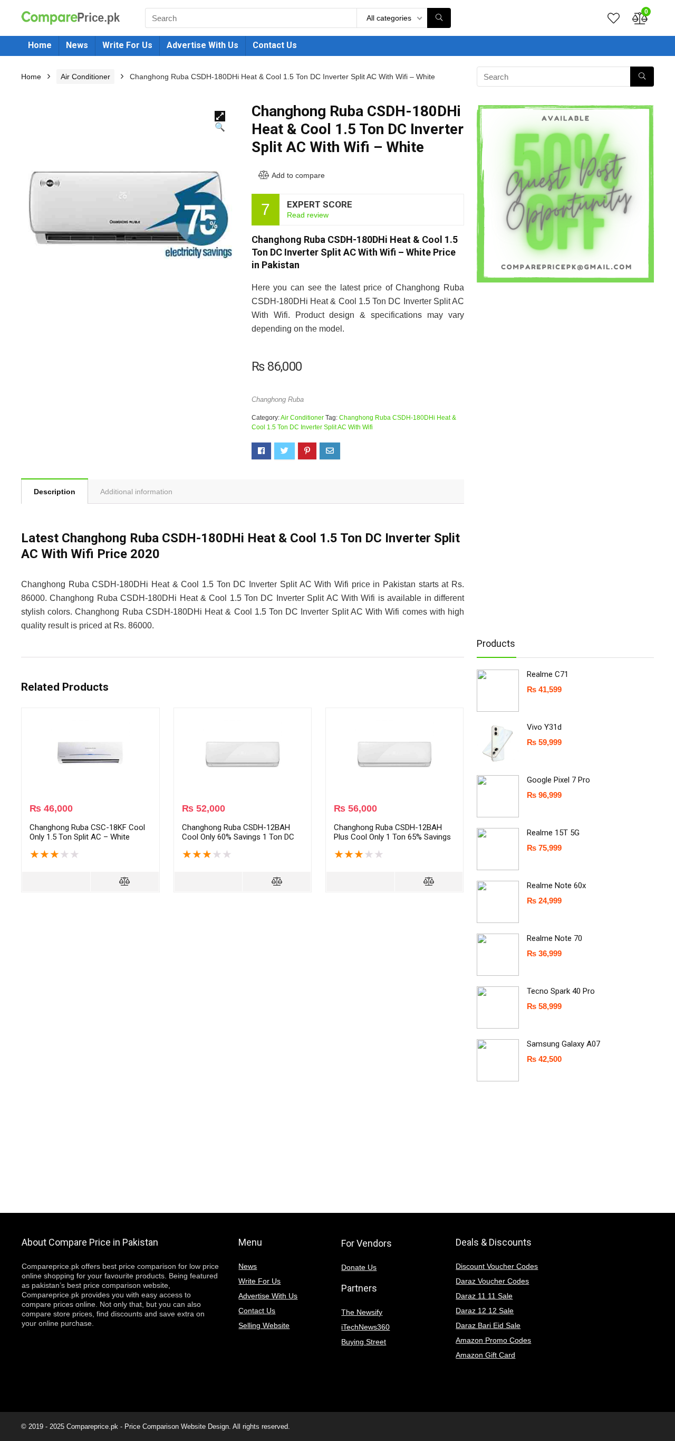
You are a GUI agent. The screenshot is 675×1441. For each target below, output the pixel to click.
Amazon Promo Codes (493, 1340)
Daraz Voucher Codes (492, 1281)
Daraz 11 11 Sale (484, 1296)
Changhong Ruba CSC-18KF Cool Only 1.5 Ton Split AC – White (87, 832)
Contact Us (275, 45)
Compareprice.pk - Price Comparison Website (136, 1426)
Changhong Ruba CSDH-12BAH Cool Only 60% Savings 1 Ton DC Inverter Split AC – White (238, 837)
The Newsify (361, 1312)
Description (54, 491)
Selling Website (264, 1325)
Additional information (136, 491)
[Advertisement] (561, 459)
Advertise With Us (202, 45)
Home (40, 45)
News (77, 45)
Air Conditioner (85, 76)
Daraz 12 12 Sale (485, 1310)
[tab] (54, 491)
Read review (308, 215)
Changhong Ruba (278, 399)
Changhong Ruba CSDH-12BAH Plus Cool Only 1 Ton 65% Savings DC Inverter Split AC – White (392, 837)
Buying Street (363, 1342)
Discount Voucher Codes (497, 1266)
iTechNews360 (365, 1327)
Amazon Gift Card (485, 1355)
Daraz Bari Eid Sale (488, 1325)
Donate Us (359, 1267)
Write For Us (127, 45)
